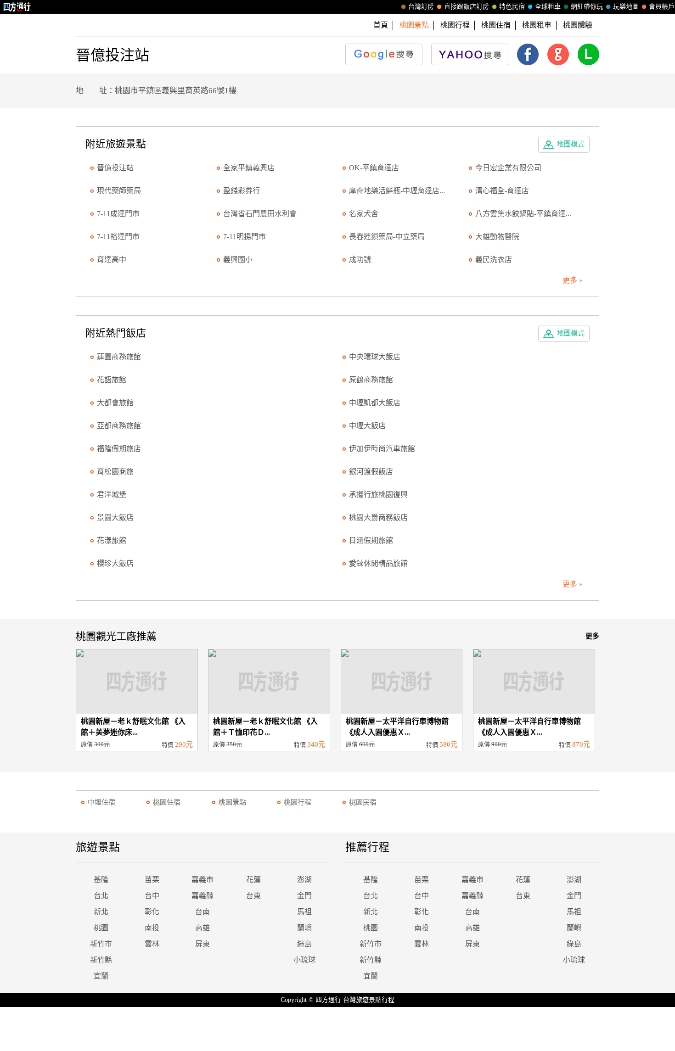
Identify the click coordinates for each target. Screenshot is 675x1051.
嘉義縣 (202, 896)
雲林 (152, 944)
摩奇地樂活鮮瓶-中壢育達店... (397, 191)
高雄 (202, 928)
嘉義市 (202, 879)
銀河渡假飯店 (371, 471)
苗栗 (152, 879)
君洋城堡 (111, 494)
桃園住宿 (496, 25)
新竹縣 (101, 960)
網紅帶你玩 (587, 6)
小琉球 (304, 960)
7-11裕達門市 (118, 236)
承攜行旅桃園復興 (378, 494)
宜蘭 (101, 976)
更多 (592, 636)
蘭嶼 (304, 928)
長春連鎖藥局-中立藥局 (387, 236)
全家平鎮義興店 (249, 168)
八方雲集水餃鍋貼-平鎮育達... (523, 214)
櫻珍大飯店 (115, 563)
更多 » (572, 280)
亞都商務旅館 (119, 426)
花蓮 (253, 879)
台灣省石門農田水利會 (260, 214)
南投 (152, 928)
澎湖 (304, 879)
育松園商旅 (115, 471)
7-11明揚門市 (244, 236)
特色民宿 (512, 6)
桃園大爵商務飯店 (378, 517)
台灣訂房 (421, 6)
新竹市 (101, 944)
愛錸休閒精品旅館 (378, 563)
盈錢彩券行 (241, 191)
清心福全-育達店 (502, 191)
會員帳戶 (662, 6)
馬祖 (304, 912)
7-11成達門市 (118, 214)
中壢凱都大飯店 (374, 403)
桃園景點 (232, 802)
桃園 (101, 928)
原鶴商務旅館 (371, 380)
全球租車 (548, 6)
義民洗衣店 (493, 259)
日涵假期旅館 (371, 540)
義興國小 (238, 259)
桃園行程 (455, 25)
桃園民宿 (363, 802)
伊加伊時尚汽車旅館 (382, 449)
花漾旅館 (111, 540)
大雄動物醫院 (497, 236)
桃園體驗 (577, 25)
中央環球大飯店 (374, 357)
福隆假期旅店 (119, 449)
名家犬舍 (363, 214)
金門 (304, 896)
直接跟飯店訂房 (466, 6)
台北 (101, 896)
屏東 (202, 944)
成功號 (360, 259)
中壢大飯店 (367, 426)
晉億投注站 (115, 168)
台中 (152, 896)
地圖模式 (571, 144)
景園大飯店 (115, 517)
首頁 (380, 25)
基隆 (101, 879)
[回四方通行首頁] (17, 7)
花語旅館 (111, 380)
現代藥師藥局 (119, 191)
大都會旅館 (115, 403)
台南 (202, 912)
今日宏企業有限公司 (508, 168)
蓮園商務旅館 (119, 357)
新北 (101, 912)
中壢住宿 (101, 802)
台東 (253, 896)
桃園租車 (536, 25)
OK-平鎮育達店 (374, 168)
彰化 (152, 912)
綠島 (304, 944)
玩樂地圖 (626, 6)
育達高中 (111, 259)
